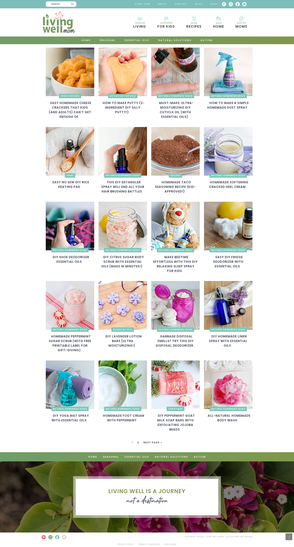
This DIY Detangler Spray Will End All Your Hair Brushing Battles (122, 187)
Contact (181, 4)
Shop (214, 4)
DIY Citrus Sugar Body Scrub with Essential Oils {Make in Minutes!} (122, 261)
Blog (199, 4)
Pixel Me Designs (243, 536)
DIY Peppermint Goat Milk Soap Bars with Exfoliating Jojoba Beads (176, 423)
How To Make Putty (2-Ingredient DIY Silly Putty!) (123, 107)
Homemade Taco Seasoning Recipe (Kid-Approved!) (175, 187)
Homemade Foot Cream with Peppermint (123, 418)
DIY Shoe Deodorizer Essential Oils (71, 259)
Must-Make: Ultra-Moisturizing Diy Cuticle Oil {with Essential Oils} (176, 110)
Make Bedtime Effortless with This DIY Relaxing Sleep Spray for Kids (175, 264)
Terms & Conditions (149, 544)
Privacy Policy (126, 544)
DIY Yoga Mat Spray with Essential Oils (70, 418)
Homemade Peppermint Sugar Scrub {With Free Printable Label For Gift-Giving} (70, 343)
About (162, 4)
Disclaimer (170, 544)
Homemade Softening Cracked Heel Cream (228, 184)
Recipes (175, 175)
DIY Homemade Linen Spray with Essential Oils (228, 341)
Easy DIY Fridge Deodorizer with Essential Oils (228, 261)
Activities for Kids (123, 96)
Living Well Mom (59, 22)
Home (70, 175)
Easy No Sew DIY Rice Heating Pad (71, 184)
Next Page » (152, 442)
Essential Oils (122, 329)
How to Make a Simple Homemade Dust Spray (228, 105)
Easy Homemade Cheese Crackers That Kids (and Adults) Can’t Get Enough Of (70, 110)
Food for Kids (70, 96)
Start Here (142, 4)
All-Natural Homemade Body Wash (229, 418)
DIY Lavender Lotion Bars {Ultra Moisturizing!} (123, 341)
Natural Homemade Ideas (175, 96)
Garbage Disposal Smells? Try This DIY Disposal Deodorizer (175, 341)
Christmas (175, 409)
